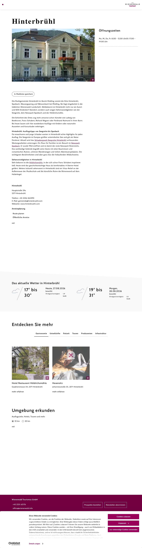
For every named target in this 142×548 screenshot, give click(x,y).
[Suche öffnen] (13, 4)
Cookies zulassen (123, 517)
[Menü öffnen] (2, 4)
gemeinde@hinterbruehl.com (30, 201)
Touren (75, 333)
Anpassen (122, 523)
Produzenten (86, 333)
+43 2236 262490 (26, 198)
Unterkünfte (55, 333)
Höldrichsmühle (36, 162)
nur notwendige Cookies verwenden (123, 530)
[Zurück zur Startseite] (132, 5)
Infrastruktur (100, 333)
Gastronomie (41, 333)
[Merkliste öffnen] (10, 4)
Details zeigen (34, 544)
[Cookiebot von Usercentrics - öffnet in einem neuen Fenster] (14, 543)
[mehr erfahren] (30, 370)
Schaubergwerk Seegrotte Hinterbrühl (50, 140)
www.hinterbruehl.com (30, 204)
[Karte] (7, 4)
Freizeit (66, 333)
